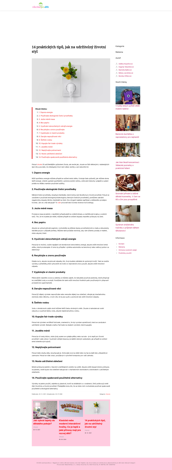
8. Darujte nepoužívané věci (50, 136)
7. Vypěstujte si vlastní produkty (51, 133)
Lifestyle (108, 394)
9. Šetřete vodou (45, 140)
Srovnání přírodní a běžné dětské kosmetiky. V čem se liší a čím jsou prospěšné (128, 196)
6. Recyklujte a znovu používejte (52, 129)
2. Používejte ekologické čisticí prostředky (56, 116)
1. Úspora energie (46, 112)
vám (59, 203)
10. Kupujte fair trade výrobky (51, 143)
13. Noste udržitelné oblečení (50, 154)
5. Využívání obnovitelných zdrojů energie (55, 126)
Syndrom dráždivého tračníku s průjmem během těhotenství (127, 228)
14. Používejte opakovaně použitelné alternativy (58, 157)
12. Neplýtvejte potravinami (50, 150)
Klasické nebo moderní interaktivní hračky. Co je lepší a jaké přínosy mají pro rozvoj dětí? (70, 427)
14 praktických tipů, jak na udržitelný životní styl (95, 423)
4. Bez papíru (44, 123)
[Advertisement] (86, 24)
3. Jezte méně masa (47, 119)
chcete (39, 164)
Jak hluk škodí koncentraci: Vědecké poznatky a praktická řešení (127, 165)
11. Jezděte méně (45, 147)
